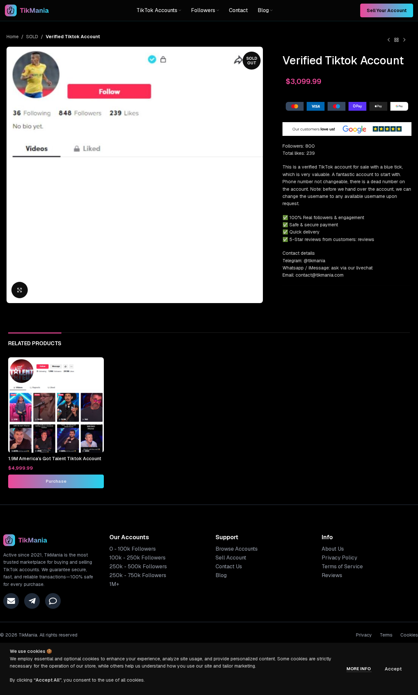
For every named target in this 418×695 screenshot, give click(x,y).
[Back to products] (396, 40)
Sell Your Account (387, 10)
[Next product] (404, 40)
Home (13, 37)
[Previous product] (389, 40)
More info (359, 668)
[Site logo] (27, 10)
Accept (393, 669)
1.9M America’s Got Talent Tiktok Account (54, 458)
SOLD (32, 37)
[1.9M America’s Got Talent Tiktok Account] (56, 405)
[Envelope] (11, 601)
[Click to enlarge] (19, 290)
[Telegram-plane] (32, 601)
